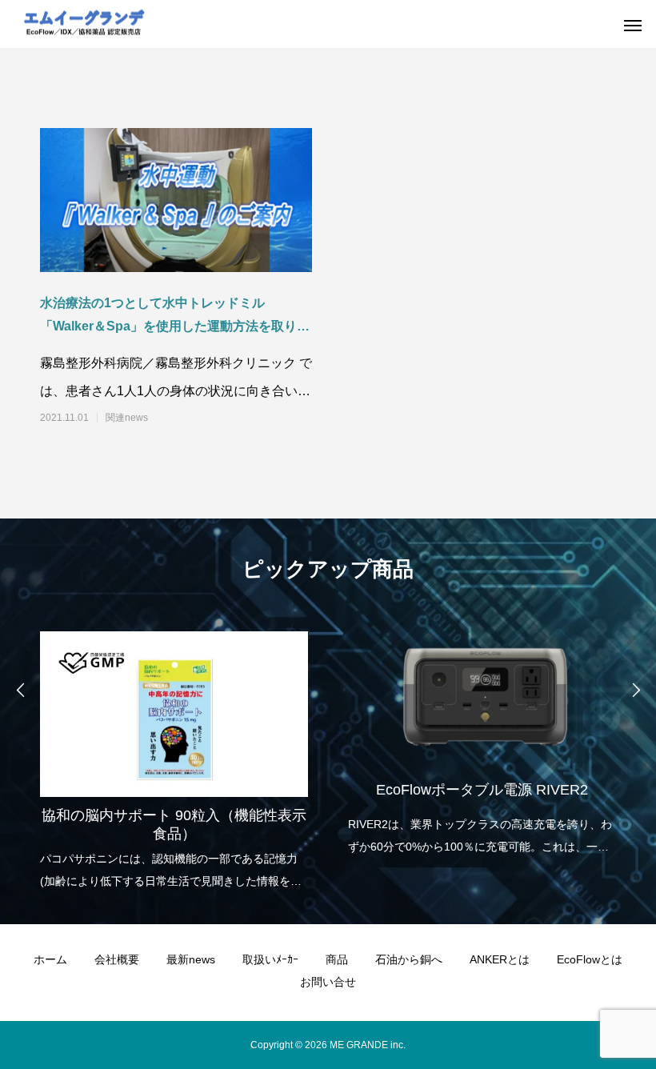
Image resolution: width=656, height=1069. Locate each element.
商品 (337, 959)
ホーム (50, 959)
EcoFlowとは (589, 959)
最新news (190, 959)
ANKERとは (500, 959)
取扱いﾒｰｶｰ (270, 959)
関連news (127, 417)
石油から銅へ (408, 959)
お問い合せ (328, 981)
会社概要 (116, 959)
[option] (174, 755)
